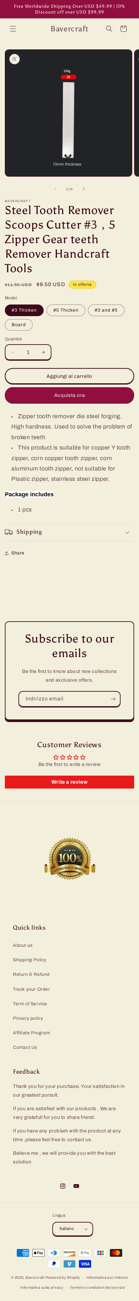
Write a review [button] (69, 782)
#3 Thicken (24, 310)
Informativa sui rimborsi (107, 1277)
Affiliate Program (31, 1032)
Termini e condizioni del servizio (97, 1287)
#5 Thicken (66, 310)
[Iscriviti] (113, 699)
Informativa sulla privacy (42, 1287)
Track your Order (31, 989)
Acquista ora (69, 395)
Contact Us (25, 1047)
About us (23, 945)
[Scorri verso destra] (84, 189)
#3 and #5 (106, 310)
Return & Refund (31, 974)
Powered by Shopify (63, 1277)
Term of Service (30, 1003)
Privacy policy (28, 1018)
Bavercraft (35, 1277)
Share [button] (18, 553)
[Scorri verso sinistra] (55, 189)
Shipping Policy (30, 959)
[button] (13, 29)
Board (19, 324)
